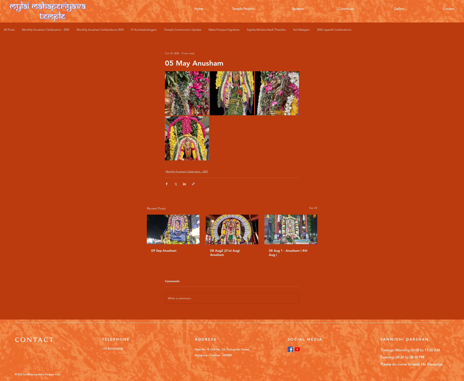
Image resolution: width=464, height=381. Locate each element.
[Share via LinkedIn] (184, 184)
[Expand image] (187, 93)
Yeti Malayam (301, 29)
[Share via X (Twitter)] (175, 184)
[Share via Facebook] (166, 184)
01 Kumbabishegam (144, 29)
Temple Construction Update (182, 29)
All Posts (9, 29)
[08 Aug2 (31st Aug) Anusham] (232, 229)
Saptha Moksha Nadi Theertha (266, 29)
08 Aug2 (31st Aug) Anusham (225, 253)
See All (313, 208)
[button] (231, 8)
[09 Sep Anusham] (173, 229)
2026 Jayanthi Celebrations (334, 29)
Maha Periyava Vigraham (224, 29)
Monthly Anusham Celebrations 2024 (100, 29)
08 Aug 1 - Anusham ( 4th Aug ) (288, 253)
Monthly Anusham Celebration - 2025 (45, 29)
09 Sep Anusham (164, 251)
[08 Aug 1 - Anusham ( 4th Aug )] (290, 229)
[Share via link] (193, 184)
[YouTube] (297, 349)
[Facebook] (290, 349)
